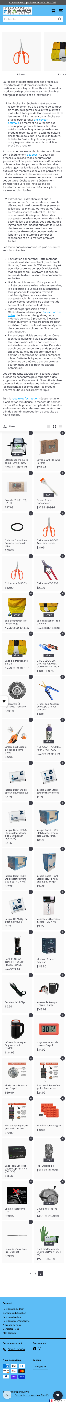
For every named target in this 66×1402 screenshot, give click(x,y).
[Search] (59, 19)
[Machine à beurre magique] (49, 951)
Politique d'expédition (13, 1308)
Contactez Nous (11, 1328)
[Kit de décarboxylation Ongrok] (17, 1077)
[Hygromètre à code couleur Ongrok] (49, 1034)
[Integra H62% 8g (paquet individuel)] (17, 910)
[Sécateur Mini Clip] (17, 992)
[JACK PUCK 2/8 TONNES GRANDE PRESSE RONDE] (17, 952)
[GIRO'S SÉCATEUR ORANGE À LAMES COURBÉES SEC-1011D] (49, 653)
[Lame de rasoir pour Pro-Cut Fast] (17, 1240)
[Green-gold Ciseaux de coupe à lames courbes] (49, 697)
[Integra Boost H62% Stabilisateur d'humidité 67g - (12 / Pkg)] (17, 869)
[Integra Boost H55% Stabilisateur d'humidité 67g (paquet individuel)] (17, 824)
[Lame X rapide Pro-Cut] (17, 1200)
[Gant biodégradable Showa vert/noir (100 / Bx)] (49, 1242)
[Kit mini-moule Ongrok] (49, 1116)
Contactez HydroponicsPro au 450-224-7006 (32, 2)
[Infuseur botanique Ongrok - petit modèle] (17, 1035)
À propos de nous (12, 1325)
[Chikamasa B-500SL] (17, 573)
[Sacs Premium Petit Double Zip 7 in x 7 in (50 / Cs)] (17, 1158)
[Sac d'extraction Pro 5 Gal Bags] (49, 612)
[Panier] (53, 11)
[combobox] (33, 19)
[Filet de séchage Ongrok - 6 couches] (17, 1117)
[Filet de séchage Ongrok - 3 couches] (49, 1077)
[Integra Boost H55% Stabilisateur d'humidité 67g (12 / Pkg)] (49, 823)
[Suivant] (40, 1273)
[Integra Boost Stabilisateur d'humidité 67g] (17, 781)
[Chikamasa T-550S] (49, 573)
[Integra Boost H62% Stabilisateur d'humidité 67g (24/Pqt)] (49, 869)
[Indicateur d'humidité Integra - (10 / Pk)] (49, 910)
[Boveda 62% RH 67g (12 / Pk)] (17, 492)
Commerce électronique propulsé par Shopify (26, 1395)
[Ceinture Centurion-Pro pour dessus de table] (17, 533)
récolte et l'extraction (25, 398)
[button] (57, 1400)
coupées (32, 154)
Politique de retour (12, 1317)
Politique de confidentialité (16, 1320)
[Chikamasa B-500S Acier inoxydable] (49, 532)
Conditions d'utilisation (14, 1313)
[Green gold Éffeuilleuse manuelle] (17, 695)
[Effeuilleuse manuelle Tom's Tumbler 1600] (17, 451)
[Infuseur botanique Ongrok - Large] (49, 994)
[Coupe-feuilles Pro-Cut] (49, 1200)
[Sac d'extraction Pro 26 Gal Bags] (17, 612)
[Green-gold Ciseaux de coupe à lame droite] (17, 740)
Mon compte (9, 1332)
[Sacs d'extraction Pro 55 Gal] (17, 652)
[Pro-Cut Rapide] (49, 1156)
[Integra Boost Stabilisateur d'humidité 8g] (49, 781)
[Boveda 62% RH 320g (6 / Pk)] (49, 451)
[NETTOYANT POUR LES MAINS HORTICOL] (49, 738)
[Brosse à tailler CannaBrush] (49, 492)
